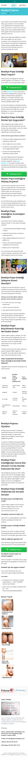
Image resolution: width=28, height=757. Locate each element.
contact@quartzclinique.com (14, 738)
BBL (8, 13)
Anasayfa (3, 13)
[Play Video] (14, 60)
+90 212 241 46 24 (11, 742)
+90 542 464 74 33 (14, 745)
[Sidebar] (2, 229)
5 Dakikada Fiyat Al (15, 88)
